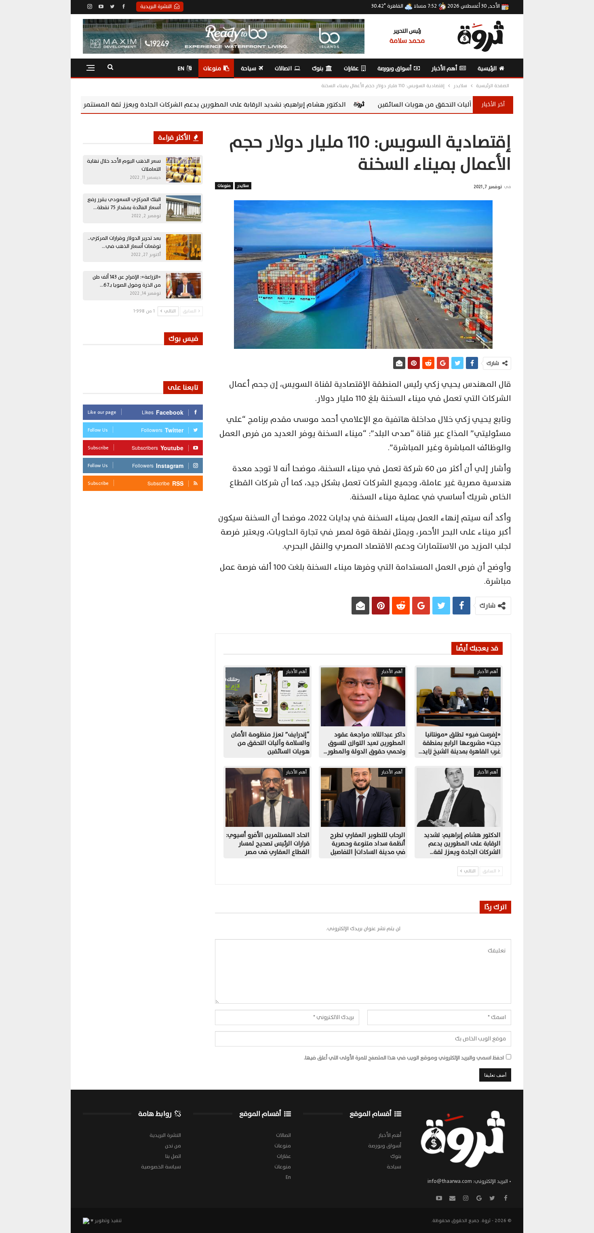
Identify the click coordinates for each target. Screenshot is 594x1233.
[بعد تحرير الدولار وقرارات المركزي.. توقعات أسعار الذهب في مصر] (183, 247)
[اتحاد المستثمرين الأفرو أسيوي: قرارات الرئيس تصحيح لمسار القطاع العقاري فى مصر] (267, 797)
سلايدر (243, 185)
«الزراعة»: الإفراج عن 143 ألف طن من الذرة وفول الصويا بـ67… (127, 281)
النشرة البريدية (156, 6)
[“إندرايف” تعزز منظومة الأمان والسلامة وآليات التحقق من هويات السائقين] (267, 696)
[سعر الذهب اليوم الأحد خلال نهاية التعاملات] (183, 170)
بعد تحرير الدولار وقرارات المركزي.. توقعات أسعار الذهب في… (124, 242)
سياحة (248, 68)
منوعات (212, 68)
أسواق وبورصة (394, 68)
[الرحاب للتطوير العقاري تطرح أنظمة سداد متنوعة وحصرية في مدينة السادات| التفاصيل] (363, 797)
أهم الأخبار (444, 68)
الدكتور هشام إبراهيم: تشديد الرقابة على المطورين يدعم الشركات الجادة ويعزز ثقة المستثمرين (293, 104)
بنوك (317, 68)
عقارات (351, 68)
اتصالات (283, 68)
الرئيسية (487, 68)
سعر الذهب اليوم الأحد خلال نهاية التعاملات (124, 165)
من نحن (173, 1145)
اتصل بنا (173, 1156)
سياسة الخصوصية (161, 1166)
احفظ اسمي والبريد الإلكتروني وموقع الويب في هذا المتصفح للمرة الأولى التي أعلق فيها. (404, 1057)
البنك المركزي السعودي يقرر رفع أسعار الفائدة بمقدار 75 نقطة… (124, 203)
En (181, 68)
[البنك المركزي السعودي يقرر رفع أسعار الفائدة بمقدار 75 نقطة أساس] (183, 208)
